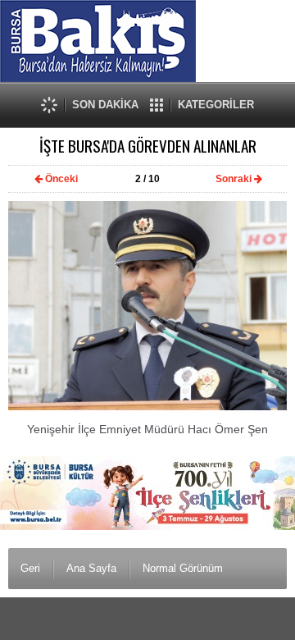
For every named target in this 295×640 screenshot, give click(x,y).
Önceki (61, 179)
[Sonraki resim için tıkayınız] (147, 406)
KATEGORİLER (216, 104)
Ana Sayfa (91, 568)
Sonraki (234, 179)
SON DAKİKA (105, 104)
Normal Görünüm (183, 568)
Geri (30, 568)
